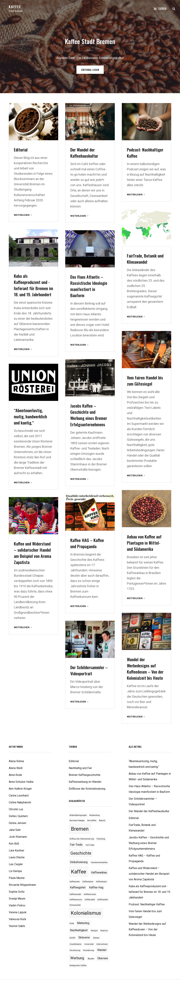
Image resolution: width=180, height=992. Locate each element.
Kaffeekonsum (76, 899)
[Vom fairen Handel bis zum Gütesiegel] (146, 349)
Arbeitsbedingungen (78, 815)
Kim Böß (14, 843)
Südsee (96, 938)
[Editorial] (33, 121)
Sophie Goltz (17, 891)
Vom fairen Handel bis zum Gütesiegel (145, 380)
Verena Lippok (18, 912)
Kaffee (15, 6)
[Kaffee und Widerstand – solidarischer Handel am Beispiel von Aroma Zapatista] (33, 515)
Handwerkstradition (99, 862)
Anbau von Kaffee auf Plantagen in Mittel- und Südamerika (144, 542)
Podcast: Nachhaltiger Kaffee (145, 152)
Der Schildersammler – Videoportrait (89, 670)
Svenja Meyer (17, 898)
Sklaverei (84, 937)
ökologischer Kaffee (78, 965)
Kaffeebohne (87, 882)
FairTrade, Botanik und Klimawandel (145, 258)
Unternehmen (102, 944)
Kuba (72, 923)
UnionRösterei (76, 944)
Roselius (104, 930)
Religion (94, 930)
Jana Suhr (15, 830)
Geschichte (80, 853)
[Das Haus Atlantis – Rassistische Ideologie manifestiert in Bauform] (90, 248)
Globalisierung (79, 862)
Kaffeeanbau (99, 872)
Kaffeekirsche (90, 894)
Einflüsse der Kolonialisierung (87, 788)
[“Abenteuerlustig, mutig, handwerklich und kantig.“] (33, 382)
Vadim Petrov (17, 905)
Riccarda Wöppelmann (22, 884)
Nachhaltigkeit (79, 930)
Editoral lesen (92, 71)
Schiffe (72, 938)
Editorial (21, 149)
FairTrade (90, 845)
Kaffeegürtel (77, 887)
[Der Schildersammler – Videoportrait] (90, 639)
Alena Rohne (16, 761)
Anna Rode (15, 775)
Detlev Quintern (18, 816)
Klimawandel (75, 905)
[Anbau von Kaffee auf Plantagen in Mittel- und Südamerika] (146, 508)
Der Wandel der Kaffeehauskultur (84, 152)
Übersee (102, 958)
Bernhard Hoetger (77, 820)
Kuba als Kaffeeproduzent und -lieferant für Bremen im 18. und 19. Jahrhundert (33, 285)
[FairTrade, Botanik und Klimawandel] (146, 227)
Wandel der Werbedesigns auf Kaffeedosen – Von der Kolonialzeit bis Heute (145, 668)
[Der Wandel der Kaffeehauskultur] (90, 121)
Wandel (101, 950)
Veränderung (88, 950)
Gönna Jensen (17, 823)
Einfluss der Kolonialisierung (82, 839)
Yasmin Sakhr (17, 926)
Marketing (83, 923)
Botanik (102, 820)
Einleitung (101, 839)
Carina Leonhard (18, 795)
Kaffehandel (102, 899)
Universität (89, 944)
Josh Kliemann (18, 836)
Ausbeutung (94, 815)
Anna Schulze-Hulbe (21, 781)
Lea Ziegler (16, 864)
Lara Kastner (16, 850)
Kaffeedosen (101, 882)
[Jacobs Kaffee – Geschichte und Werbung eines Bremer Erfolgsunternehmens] (90, 377)
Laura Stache (17, 857)
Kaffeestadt (90, 899)
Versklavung (75, 950)
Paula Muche (17, 878)
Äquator (91, 958)
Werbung (77, 958)
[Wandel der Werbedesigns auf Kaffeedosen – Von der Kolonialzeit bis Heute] (146, 631)
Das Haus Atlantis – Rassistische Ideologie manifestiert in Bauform (88, 286)
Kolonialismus (86, 913)
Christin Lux (16, 809)
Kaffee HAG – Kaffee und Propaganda (87, 543)
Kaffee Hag (96, 887)
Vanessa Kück (17, 919)
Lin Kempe (15, 871)
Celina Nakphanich (20, 802)
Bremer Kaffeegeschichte (84, 775)
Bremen (80, 829)
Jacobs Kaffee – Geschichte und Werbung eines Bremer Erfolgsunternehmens (88, 414)
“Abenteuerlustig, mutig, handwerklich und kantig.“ (30, 416)
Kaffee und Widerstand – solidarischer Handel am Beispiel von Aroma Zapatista (32, 552)
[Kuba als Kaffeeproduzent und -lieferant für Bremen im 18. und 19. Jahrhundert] (33, 247)
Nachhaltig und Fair (80, 768)
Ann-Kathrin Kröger (20, 788)
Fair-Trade (76, 844)
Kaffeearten (75, 882)
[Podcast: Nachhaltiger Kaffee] (146, 121)
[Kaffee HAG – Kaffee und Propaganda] (90, 512)
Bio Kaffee (91, 820)
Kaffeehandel (75, 894)
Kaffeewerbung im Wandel (85, 781)
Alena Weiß (16, 768)
